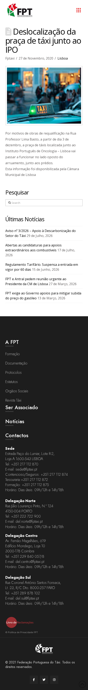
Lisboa (63, 58)
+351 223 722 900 (26, 516)
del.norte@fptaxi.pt (29, 521)
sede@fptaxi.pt (26, 469)
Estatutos (11, 381)
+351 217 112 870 (24, 464)
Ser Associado (21, 407)
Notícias (14, 421)
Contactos (16, 435)
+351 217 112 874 (54, 474)
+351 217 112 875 (35, 484)
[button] (79, 10)
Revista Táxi (13, 400)
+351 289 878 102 (25, 593)
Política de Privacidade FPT (23, 632)
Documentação (16, 363)
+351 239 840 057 (25, 556)
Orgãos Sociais (16, 391)
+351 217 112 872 (34, 479)
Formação (12, 354)
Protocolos (13, 372)
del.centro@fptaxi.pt (30, 561)
